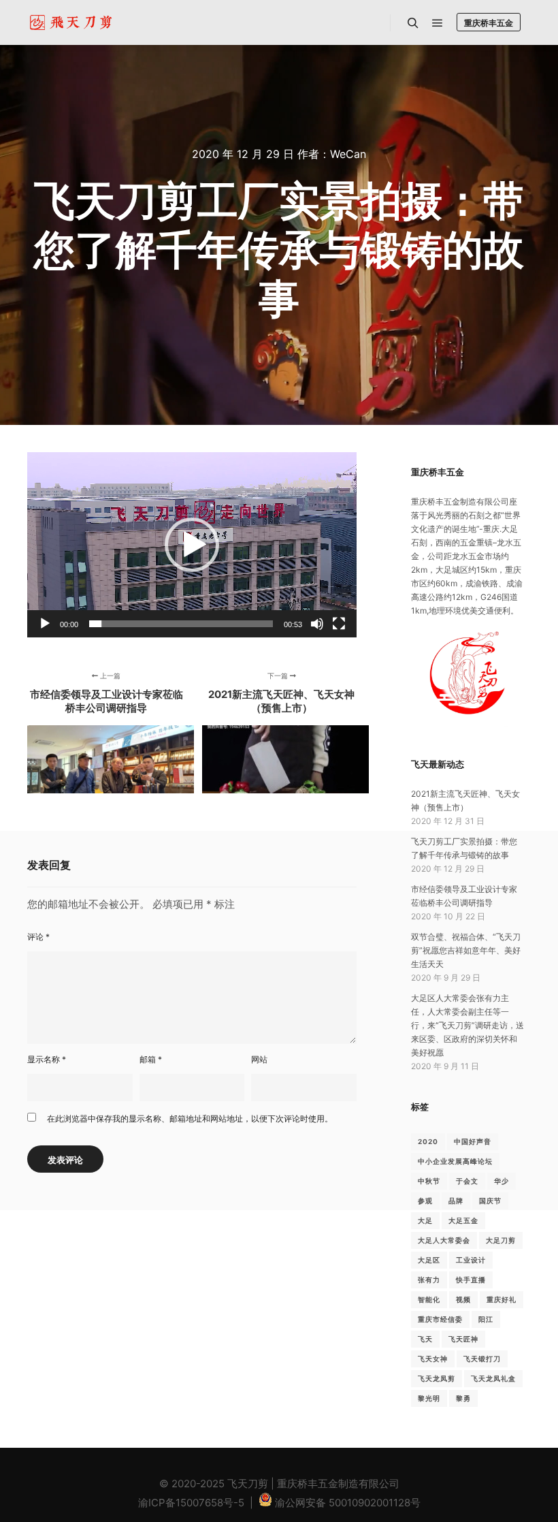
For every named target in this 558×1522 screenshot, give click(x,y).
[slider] (181, 623)
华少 (501, 1181)
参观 (425, 1200)
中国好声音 (472, 1141)
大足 (425, 1220)
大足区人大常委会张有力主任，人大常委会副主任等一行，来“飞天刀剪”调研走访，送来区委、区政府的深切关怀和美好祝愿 (467, 1025)
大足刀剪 (501, 1240)
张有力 (429, 1279)
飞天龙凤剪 (436, 1378)
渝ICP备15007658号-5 (191, 1502)
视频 (463, 1299)
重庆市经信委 (440, 1319)
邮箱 (151, 1059)
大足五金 (463, 1220)
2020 (428, 1141)
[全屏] (339, 624)
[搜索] (413, 23)
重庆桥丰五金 (488, 23)
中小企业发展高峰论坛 (455, 1161)
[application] (192, 544)
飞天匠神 (463, 1339)
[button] (192, 545)
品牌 (455, 1200)
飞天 (425, 1339)
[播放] (45, 624)
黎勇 (463, 1398)
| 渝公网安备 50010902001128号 (334, 1502)
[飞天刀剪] (72, 22)
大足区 (429, 1260)
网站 (259, 1059)
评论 (38, 937)
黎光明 (429, 1398)
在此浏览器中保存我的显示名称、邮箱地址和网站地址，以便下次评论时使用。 (190, 1118)
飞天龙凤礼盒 (493, 1378)
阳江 (485, 1319)
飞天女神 (433, 1358)
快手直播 (471, 1279)
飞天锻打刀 (482, 1358)
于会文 (467, 1181)
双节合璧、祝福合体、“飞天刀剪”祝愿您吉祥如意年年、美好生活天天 (466, 950)
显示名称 (46, 1059)
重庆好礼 (501, 1299)
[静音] (317, 624)
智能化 (429, 1299)
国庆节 (490, 1200)
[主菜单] (437, 23)
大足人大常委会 (444, 1240)
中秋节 (429, 1181)
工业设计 (471, 1260)
